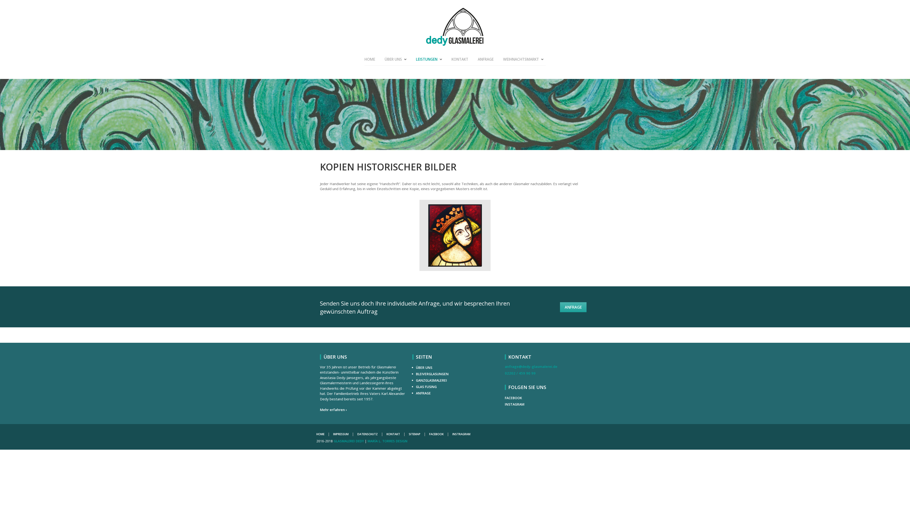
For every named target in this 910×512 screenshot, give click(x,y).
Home (369, 59)
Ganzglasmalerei (431, 380)
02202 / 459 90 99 (520, 373)
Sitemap (414, 434)
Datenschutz (367, 434)
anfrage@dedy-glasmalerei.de (531, 366)
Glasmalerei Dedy (349, 441)
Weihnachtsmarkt (521, 59)
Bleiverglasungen (432, 374)
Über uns (393, 59)
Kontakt (459, 59)
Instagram (514, 404)
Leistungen (426, 59)
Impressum (341, 434)
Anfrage (486, 59)
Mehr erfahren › (333, 409)
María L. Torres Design (387, 441)
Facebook (513, 398)
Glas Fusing (426, 386)
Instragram (461, 434)
